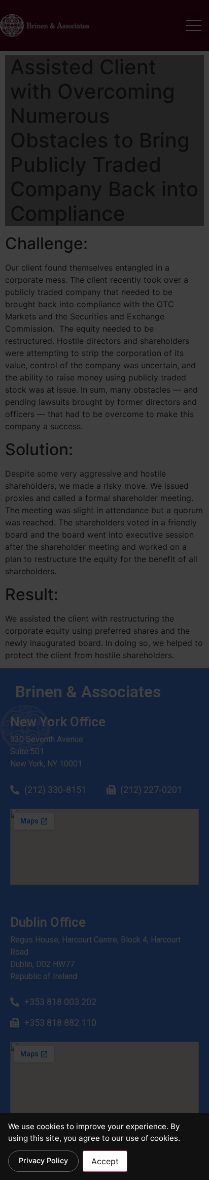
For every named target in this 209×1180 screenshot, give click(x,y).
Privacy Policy (43, 1160)
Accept (105, 1161)
